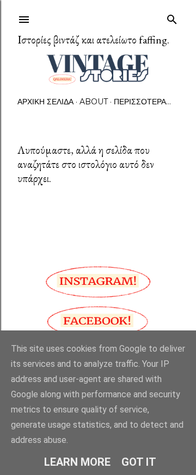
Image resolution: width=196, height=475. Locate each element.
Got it (138, 461)
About (93, 102)
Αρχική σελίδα (45, 102)
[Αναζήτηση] (172, 17)
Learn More (77, 461)
